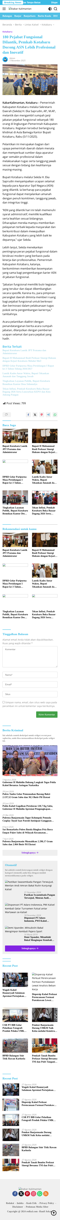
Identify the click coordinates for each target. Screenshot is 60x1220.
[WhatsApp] (39, 1194)
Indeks (20, 1203)
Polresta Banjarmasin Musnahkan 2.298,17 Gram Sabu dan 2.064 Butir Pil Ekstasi (27, 843)
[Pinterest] (27, 1194)
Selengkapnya (29, 852)
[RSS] (45, 1194)
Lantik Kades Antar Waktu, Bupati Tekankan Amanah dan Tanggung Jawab (25, 375)
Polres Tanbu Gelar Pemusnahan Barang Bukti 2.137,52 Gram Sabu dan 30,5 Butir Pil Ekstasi (26, 795)
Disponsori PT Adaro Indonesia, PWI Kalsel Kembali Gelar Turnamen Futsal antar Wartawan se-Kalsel (37, 919)
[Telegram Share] (48, 414)
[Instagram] (33, 1194)
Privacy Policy (47, 1203)
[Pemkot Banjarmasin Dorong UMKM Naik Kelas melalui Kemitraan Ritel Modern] (45, 1015)
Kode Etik (31, 1203)
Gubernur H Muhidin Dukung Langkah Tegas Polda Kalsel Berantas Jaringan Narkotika (29, 784)
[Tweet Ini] (35, 414)
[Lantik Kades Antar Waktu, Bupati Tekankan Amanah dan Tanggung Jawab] (45, 467)
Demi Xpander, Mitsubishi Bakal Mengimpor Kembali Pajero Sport (38, 939)
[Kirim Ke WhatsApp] (55, 414)
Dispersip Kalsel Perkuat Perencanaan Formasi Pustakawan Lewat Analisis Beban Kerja (44, 997)
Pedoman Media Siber (37, 1207)
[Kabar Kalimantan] (20, 9)
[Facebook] (15, 1194)
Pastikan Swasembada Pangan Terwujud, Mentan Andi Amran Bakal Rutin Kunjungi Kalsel (39, 896)
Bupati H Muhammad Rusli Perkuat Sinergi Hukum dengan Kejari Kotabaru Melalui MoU (29, 359)
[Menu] (4, 9)
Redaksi (10, 1203)
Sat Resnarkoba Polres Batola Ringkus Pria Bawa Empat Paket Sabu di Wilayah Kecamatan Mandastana (27, 831)
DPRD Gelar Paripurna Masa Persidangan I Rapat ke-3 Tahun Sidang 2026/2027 (28, 367)
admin (12, 58)
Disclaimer (17, 1207)
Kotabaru (7, 31)
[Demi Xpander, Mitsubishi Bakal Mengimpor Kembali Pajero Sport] (30, 929)
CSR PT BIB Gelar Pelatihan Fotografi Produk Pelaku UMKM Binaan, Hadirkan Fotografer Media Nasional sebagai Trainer (14, 1028)
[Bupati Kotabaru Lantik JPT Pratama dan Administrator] (15, 436)
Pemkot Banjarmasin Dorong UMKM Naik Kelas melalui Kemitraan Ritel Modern (44, 1028)
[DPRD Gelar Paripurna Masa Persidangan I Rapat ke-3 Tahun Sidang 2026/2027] (15, 467)
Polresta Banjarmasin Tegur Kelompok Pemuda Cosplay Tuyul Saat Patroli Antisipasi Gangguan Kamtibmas (27, 819)
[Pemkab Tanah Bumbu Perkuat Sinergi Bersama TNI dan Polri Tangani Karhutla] (45, 1045)
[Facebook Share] (28, 414)
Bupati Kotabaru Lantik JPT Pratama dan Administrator (24, 352)
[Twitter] (21, 1194)
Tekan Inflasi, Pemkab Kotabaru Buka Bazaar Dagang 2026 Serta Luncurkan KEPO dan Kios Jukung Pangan (26, 392)
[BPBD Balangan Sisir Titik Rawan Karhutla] (15, 1045)
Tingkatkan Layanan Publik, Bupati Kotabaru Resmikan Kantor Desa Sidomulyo (26, 382)
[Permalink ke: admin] (5, 59)
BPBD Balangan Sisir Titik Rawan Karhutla (13, 1057)
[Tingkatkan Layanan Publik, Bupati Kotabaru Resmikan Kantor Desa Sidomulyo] (15, 497)
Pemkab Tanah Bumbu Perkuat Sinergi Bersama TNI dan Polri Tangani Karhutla (44, 1058)
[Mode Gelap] (50, 9)
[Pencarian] (56, 9)
